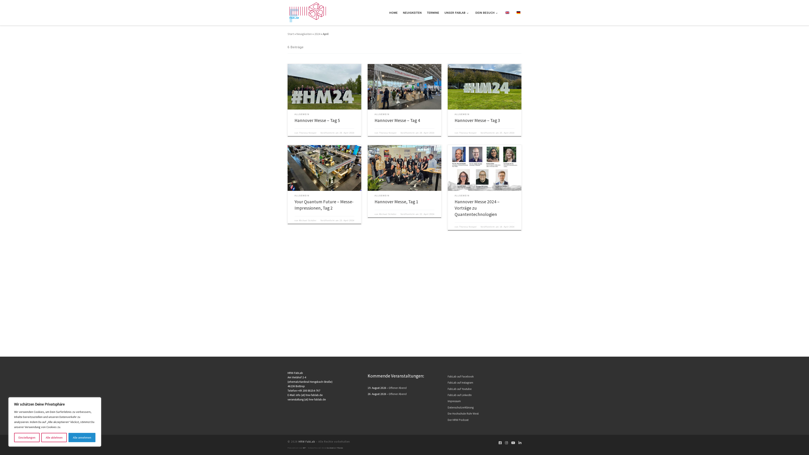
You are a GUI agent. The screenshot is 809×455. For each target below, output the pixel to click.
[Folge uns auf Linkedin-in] (519, 443)
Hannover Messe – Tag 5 (317, 120)
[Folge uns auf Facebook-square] (500, 443)
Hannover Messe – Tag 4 (397, 120)
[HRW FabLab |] (307, 12)
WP (304, 448)
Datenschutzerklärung (461, 407)
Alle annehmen (82, 437)
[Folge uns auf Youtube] (513, 443)
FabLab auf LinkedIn (460, 395)
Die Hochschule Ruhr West (463, 413)
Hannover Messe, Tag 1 (396, 202)
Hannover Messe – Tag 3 (477, 120)
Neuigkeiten (304, 34)
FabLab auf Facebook (461, 376)
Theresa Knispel (307, 133)
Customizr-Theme (335, 448)
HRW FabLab (307, 441)
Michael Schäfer (307, 220)
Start (291, 34)
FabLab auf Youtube (460, 389)
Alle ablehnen (54, 437)
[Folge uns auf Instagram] (506, 443)
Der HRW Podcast (458, 420)
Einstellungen (27, 437)
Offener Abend (398, 388)
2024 (317, 34)
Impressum (454, 401)
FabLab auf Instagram (460, 382)
